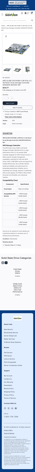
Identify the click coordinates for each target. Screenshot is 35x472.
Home (3, 25)
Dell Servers (8, 352)
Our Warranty (8, 382)
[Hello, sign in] (22, 13)
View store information (13, 117)
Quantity (5, 94)
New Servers (8, 329)
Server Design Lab (10, 336)
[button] (2, 14)
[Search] (31, 20)
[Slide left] (2, 262)
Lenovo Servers (9, 359)
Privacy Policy (9, 395)
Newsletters (8, 385)
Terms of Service (10, 398)
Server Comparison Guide (13, 365)
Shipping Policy (9, 392)
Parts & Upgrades (10, 362)
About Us (26, 6)
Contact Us (8, 379)
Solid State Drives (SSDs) (17, 271)
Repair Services (9, 339)
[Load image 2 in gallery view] (17, 69)
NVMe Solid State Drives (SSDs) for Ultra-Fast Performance (17, 288)
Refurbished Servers (11, 332)
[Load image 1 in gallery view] (7, 69)
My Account (8, 376)
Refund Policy (9, 388)
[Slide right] (6, 262)
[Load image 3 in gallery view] (27, 69)
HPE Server (8, 356)
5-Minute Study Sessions (12, 342)
